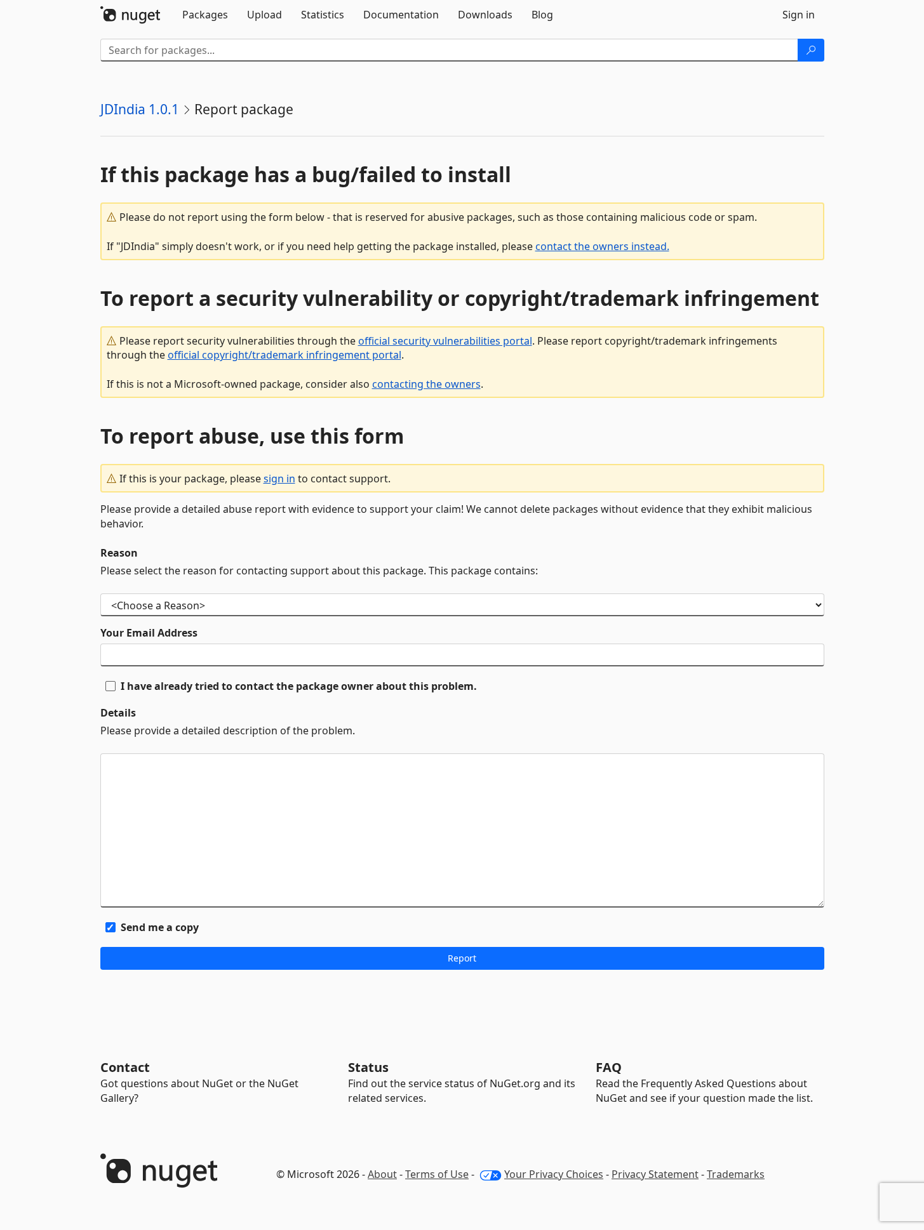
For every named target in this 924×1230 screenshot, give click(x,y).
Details (118, 713)
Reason (119, 553)
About (382, 1174)
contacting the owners (426, 384)
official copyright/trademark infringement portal (284, 355)
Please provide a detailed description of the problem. (227, 730)
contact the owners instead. (602, 246)
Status (368, 1067)
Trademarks (736, 1174)
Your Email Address (149, 633)
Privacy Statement (655, 1174)
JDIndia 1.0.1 (139, 109)
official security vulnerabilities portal (445, 341)
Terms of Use (437, 1174)
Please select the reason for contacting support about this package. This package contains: (319, 571)
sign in (279, 479)
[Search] (811, 50)
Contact (125, 1067)
